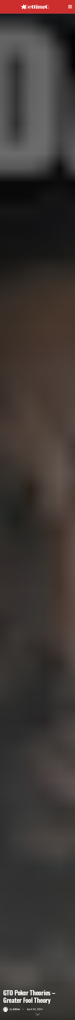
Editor (16, 1009)
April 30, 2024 (34, 1009)
